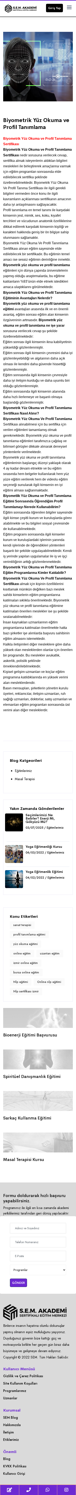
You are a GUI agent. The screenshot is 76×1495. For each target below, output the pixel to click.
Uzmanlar (10, 1398)
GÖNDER (18, 1283)
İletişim (8, 1432)
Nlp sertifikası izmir (26, 991)
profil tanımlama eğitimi (29, 934)
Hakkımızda (12, 1425)
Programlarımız (14, 1390)
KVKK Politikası (14, 1466)
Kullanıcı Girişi (14, 1473)
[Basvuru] (9, 1490)
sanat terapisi (22, 925)
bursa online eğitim (26, 972)
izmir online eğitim (25, 963)
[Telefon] (28, 1490)
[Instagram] (66, 1490)
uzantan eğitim (50, 953)
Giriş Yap (54, 8)
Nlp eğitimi (20, 982)
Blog (6, 1458)
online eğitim (22, 953)
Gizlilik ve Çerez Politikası (23, 1376)
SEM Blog (10, 1417)
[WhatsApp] (47, 1490)
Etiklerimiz (11, 1439)
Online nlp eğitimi (49, 982)
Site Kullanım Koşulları (20, 1383)
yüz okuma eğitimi (25, 944)
